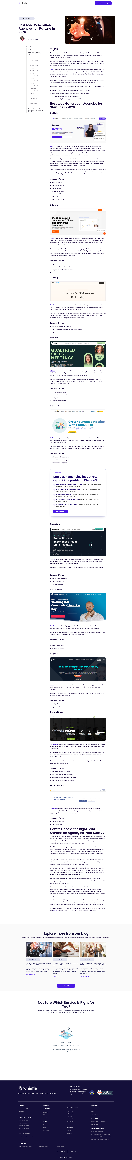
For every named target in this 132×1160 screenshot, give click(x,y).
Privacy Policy (73, 1151)
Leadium (53, 559)
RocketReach (54, 808)
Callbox (52, 438)
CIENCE (52, 371)
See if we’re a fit (60, 511)
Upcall (52, 685)
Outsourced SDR (38, 3)
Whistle (52, 69)
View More (66, 985)
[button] (56, 3)
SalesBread (53, 626)
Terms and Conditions (61, 1151)
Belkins (52, 238)
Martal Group (54, 744)
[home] (22, 3)
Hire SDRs (48, 3)
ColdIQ (52, 305)
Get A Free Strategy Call (103, 3)
